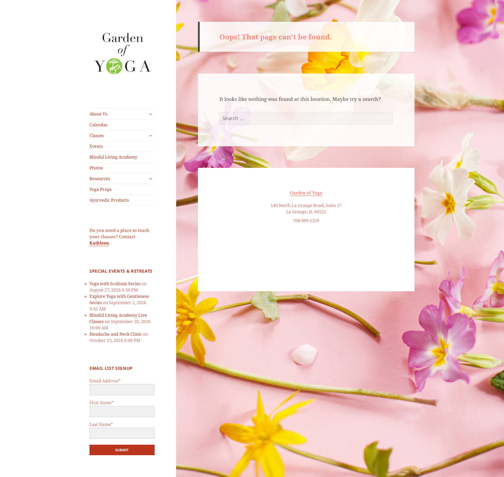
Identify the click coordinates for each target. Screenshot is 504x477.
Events (96, 146)
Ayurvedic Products (109, 200)
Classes (97, 135)
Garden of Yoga (306, 193)
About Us (98, 114)
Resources (100, 179)
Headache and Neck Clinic (116, 334)
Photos (96, 168)
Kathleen (99, 243)
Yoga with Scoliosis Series (115, 284)
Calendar (99, 125)
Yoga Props (101, 189)
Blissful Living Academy (113, 157)
